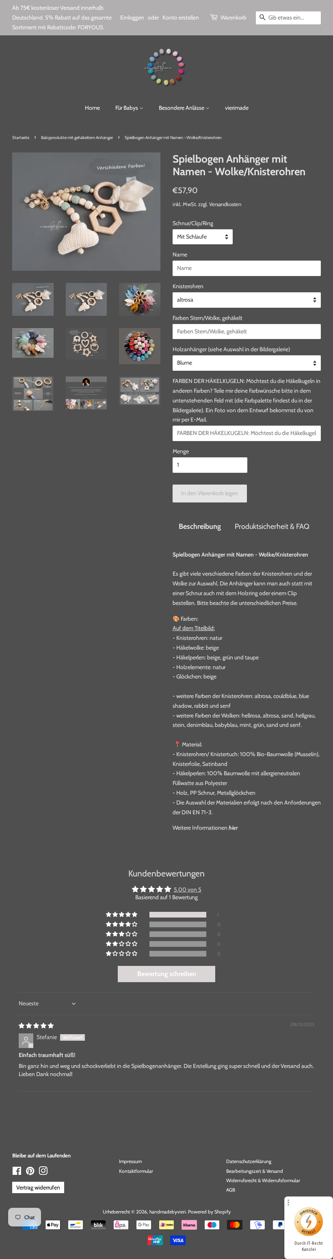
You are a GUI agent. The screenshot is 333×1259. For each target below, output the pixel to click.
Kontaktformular (136, 1171)
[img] (36, 1025)
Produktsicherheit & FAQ (272, 526)
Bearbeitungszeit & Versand (254, 1171)
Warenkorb (234, 17)
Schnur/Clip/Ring (193, 223)
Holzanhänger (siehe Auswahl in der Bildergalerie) (231, 349)
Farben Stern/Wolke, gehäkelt (207, 318)
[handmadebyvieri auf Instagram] (43, 1173)
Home (92, 107)
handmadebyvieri (167, 1212)
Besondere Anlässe (182, 107)
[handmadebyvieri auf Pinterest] (30, 1173)
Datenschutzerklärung (248, 1161)
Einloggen (132, 17)
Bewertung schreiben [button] (166, 974)
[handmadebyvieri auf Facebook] (17, 1173)
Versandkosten (225, 204)
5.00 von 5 (187, 889)
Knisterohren (188, 286)
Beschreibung (200, 526)
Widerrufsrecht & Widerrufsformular (263, 1180)
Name (180, 254)
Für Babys (127, 107)
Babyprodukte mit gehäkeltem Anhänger (77, 137)
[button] (122, 915)
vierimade (237, 107)
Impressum (130, 1161)
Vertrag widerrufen (38, 1187)
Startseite (20, 137)
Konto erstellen (180, 17)
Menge (181, 451)
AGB (230, 1190)
